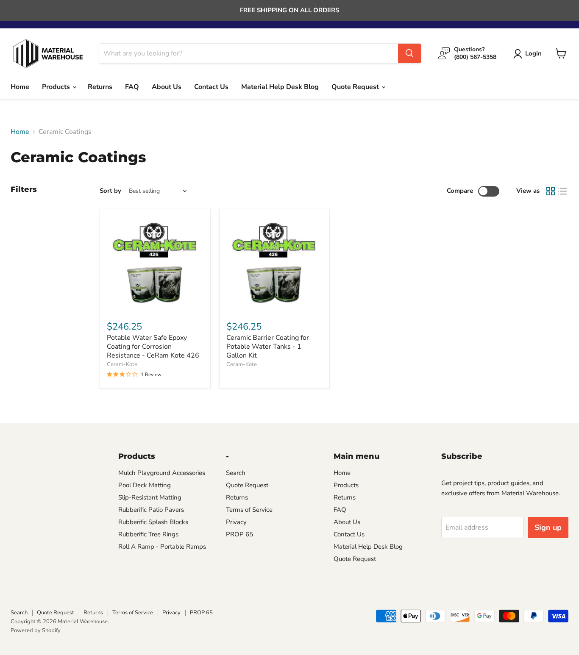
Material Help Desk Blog (280, 87)
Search (235, 473)
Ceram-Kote (122, 364)
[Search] (409, 53)
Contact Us (211, 87)
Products (57, 87)
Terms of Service (249, 509)
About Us (166, 87)
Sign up (548, 527)
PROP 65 (239, 534)
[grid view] (551, 191)
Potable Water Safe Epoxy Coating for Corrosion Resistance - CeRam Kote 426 (153, 346)
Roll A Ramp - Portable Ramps (162, 546)
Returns (100, 87)
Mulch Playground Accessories (161, 473)
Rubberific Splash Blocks (153, 522)
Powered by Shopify (36, 630)
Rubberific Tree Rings (148, 534)
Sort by (110, 190)
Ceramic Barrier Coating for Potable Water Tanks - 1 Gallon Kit (267, 346)
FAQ (132, 87)
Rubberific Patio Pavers (151, 509)
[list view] (562, 191)
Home (20, 87)
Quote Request (356, 87)
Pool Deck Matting (144, 485)
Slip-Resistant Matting (149, 497)
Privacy (236, 522)
